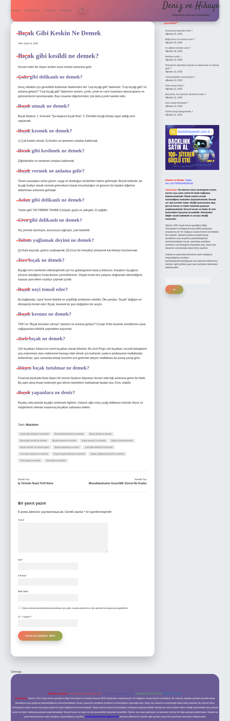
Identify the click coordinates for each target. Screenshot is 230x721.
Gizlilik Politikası (32, 10)
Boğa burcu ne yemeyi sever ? (180, 39)
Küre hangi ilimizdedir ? (176, 103)
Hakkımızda (65, 10)
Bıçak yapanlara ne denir (67, 447)
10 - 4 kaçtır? (25, 617)
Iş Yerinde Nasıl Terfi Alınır (35, 483)
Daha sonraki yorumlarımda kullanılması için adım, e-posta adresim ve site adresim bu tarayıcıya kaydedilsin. (75, 608)
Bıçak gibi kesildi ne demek (33, 440)
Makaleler (32, 424)
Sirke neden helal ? (174, 85)
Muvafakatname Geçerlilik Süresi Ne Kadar (118, 483)
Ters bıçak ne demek (30, 460)
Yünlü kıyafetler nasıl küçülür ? (180, 77)
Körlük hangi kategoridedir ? (179, 111)
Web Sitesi (23, 591)
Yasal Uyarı (50, 10)
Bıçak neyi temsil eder (122, 440)
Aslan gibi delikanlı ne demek (34, 434)
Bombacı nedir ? (173, 56)
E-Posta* (22, 575)
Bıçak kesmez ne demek (94, 440)
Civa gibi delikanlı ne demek (34, 454)
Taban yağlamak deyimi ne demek (107, 454)
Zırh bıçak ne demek (56, 460)
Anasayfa (15, 10)
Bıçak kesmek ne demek (64, 440)
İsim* (20, 560)
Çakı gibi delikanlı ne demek (99, 447)
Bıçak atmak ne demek (100, 434)
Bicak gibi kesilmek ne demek (69, 434)
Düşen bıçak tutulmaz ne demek (69, 454)
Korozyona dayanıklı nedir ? (179, 30)
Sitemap (16, 671)
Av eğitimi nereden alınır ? (178, 48)
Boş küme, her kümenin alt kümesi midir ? (185, 94)
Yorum (21, 520)
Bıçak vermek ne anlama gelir (34, 447)
